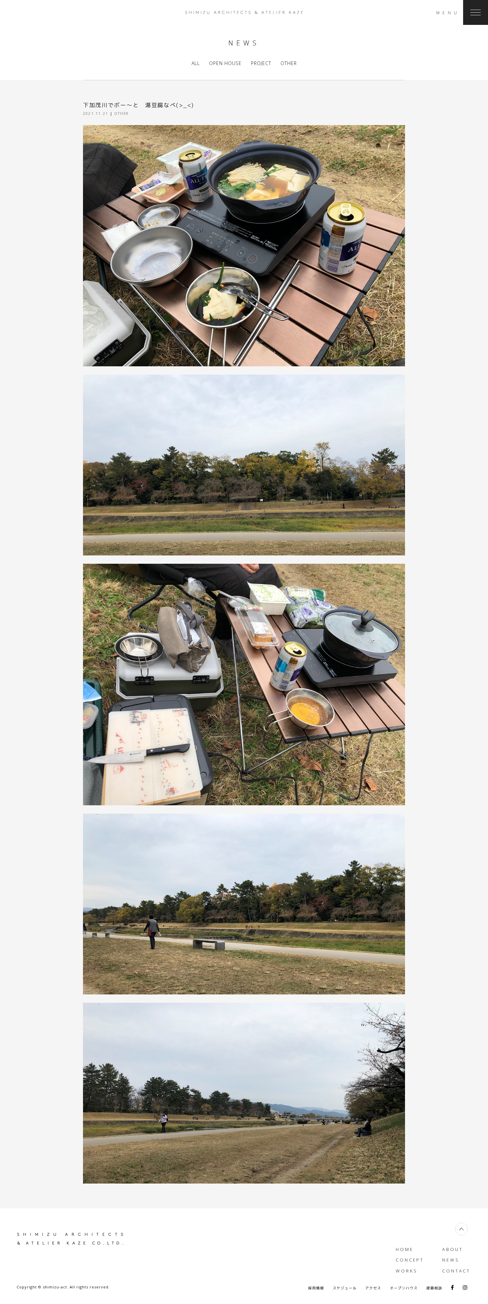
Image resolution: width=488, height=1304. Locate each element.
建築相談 (434, 1288)
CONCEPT (410, 1260)
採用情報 (316, 1288)
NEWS (450, 1260)
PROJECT (261, 63)
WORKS (407, 1271)
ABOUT (452, 1249)
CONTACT (456, 1271)
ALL (196, 63)
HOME (405, 1249)
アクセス (373, 1288)
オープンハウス (404, 1288)
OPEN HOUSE (225, 63)
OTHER (289, 63)
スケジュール (345, 1288)
